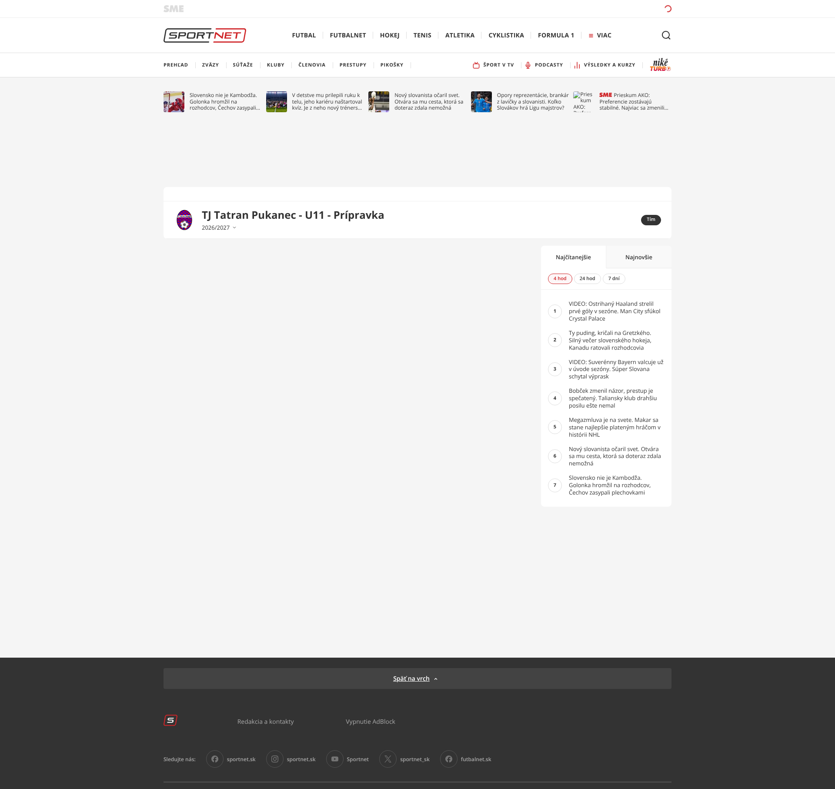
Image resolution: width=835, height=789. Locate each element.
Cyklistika (506, 35)
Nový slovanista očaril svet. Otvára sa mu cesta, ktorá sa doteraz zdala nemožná (428, 101)
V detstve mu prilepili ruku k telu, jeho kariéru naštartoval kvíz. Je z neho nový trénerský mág (328, 101)
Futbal (304, 35)
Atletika (459, 35)
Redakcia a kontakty (265, 721)
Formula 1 (556, 35)
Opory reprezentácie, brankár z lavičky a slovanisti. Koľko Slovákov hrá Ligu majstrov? (533, 101)
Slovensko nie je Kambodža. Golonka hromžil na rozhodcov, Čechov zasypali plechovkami (223, 101)
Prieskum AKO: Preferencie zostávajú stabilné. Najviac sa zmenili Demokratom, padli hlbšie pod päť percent (631, 101)
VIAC (604, 35)
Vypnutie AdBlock (370, 721)
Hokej (390, 35)
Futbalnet (348, 35)
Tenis (422, 35)
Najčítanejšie (573, 257)
